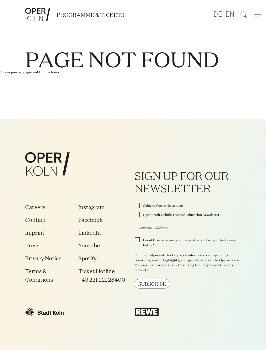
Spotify (87, 258)
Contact (35, 219)
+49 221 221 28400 (101, 279)
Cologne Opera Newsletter (163, 205)
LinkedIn (89, 232)
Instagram (91, 207)
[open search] (244, 14)
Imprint (35, 232)
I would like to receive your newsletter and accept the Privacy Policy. (189, 242)
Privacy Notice (43, 258)
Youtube (89, 245)
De (217, 14)
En (229, 14)
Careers (35, 207)
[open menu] (258, 14)
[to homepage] (37, 14)
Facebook (90, 219)
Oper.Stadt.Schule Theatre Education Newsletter (181, 214)
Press (32, 245)
